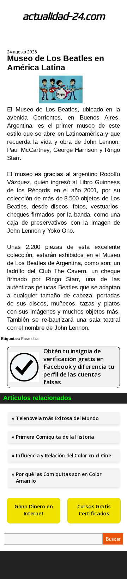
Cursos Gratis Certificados (94, 510)
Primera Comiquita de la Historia (55, 436)
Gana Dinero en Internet (33, 510)
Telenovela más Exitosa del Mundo (57, 418)
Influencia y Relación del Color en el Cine (63, 455)
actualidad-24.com (64, 16)
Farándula (29, 338)
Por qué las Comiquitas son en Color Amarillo (59, 477)
